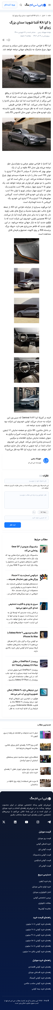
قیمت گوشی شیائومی (42, 860)
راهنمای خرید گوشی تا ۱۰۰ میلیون (38, 946)
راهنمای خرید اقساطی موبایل (39, 972)
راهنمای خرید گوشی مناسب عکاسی (37, 983)
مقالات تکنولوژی (44, 903)
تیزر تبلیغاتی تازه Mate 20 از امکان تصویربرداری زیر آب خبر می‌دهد (22, 692)
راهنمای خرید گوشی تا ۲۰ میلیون (38, 929)
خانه (49, 15)
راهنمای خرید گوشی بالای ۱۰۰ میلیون (37, 951)
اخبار (43, 15)
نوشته (44, 32)
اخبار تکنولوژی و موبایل (42, 892)
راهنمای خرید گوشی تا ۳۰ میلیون (38, 935)
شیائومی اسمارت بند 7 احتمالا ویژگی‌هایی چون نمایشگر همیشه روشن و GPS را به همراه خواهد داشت (23, 577)
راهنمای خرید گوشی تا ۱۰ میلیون (38, 924)
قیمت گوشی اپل (44, 849)
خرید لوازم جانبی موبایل (41, 886)
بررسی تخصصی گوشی (42, 897)
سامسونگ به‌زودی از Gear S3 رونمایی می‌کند (25, 548)
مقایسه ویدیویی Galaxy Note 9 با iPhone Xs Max (22, 634)
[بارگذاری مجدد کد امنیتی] (34, 512)
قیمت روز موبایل (44, 838)
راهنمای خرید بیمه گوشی (41, 988)
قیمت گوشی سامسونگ (42, 854)
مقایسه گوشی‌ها (44, 908)
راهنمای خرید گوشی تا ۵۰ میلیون (38, 940)
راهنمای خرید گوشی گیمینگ (40, 978)
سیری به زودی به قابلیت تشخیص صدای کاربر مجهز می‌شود (23, 606)
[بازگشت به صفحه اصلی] (35, 5)
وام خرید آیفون (45, 881)
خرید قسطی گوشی (43, 844)
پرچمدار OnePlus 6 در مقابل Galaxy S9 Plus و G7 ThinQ (25, 663)
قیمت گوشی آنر (45, 865)
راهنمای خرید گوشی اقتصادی (39, 967)
